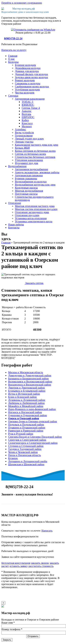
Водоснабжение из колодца (31, 181)
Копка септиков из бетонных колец (35, 150)
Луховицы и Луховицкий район (26, 400)
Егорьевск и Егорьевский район (26, 390)
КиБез (25, 120)
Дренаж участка (24, 141)
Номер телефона (11, 629)
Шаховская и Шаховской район (26, 464)
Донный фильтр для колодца (31, 74)
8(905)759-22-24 (13, 38)
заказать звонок (40, 563)
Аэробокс (20, 129)
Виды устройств (24, 132)
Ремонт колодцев (25, 80)
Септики (13, 95)
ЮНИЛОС (28, 104)
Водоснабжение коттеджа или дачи (35, 184)
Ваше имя (8, 622)
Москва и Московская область (25, 372)
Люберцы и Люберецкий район (26, 403)
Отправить (33, 636)
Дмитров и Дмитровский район (26, 387)
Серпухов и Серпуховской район (27, 439)
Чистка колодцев (24, 92)
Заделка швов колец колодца (31, 77)
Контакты (13, 227)
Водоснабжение (17, 166)
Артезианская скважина (29, 175)
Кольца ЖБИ (22, 147)
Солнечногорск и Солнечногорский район (33, 442)
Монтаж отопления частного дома (34, 206)
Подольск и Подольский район (26, 424)
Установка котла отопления (31, 218)
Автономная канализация (30, 98)
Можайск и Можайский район (25, 406)
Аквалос (26, 111)
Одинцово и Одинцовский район (27, 415)
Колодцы (13, 61)
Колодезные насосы (26, 187)
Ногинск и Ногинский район (25, 412)
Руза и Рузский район (20, 433)
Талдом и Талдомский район (24, 449)
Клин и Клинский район (22, 396)
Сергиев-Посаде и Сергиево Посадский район (35, 436)
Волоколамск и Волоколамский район (30, 381)
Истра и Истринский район (24, 393)
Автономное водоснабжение (31, 169)
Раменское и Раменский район (25, 430)
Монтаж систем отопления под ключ (36, 209)
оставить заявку (18, 566)
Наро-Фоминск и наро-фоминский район (32, 409)
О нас (11, 58)
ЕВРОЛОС (28, 117)
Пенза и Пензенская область (24, 455)
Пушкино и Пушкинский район (26, 427)
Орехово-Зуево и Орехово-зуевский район (32, 421)
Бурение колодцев (25, 65)
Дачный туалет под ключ (29, 138)
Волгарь (26, 114)
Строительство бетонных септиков (35, 157)
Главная (12, 55)
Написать (46, 530)
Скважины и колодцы (27, 83)
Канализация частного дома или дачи (36, 144)
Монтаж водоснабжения (29, 190)
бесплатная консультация (15, 563)
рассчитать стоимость (40, 566)
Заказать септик (34, 283)
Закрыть (7, 640)
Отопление (14, 203)
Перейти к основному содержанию (21, 2)
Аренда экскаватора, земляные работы (37, 172)
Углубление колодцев (27, 89)
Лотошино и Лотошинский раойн (27, 461)
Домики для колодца (27, 71)
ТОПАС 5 (27, 101)
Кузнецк (13, 458)
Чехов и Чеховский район (23, 452)
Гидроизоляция (23, 135)
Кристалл (27, 123)
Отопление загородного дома (32, 212)
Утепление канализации (29, 160)
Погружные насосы (26, 193)
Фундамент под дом (26, 163)
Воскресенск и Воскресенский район (29, 384)
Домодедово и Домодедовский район (29, 375)
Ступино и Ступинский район (25, 446)
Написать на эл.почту (13, 50)
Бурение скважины (26, 178)
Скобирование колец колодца (32, 86)
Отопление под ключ (27, 215)
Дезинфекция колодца (27, 68)
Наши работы (16, 224)
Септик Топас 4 (31, 107)
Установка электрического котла (33, 221)
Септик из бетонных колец (30, 153)
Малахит (27, 126)
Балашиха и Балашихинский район (28, 378)
